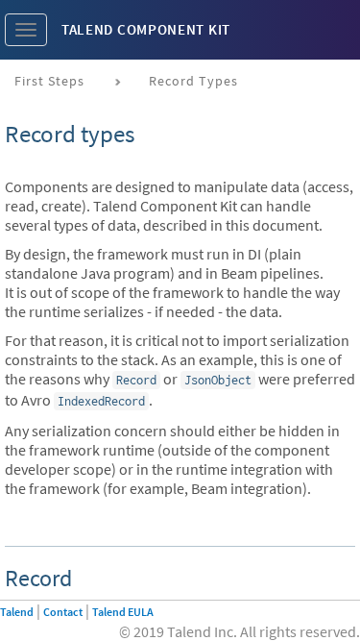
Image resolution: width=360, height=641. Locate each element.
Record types (193, 80)
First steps (49, 80)
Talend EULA (123, 611)
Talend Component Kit (145, 29)
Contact (63, 611)
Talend (17, 611)
